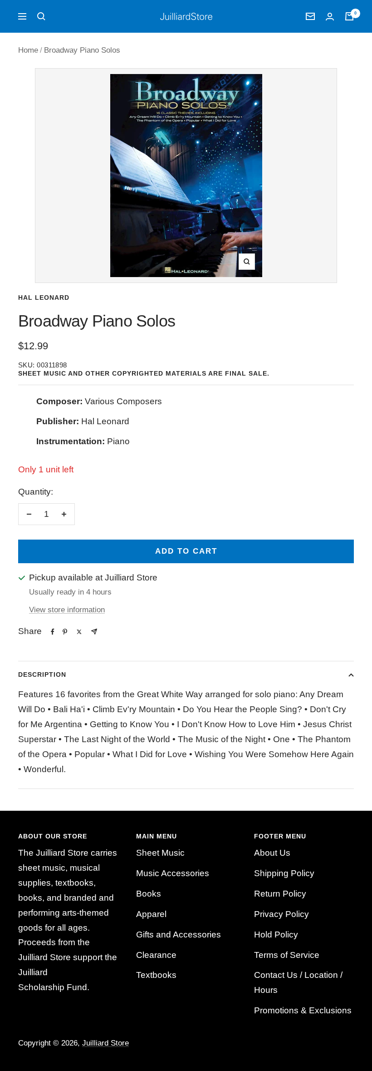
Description (42, 674)
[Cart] (349, 16)
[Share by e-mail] (94, 632)
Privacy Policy (281, 914)
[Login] (330, 16)
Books (148, 893)
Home (28, 50)
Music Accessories (172, 873)
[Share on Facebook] (52, 632)
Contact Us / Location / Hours (298, 982)
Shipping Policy (284, 873)
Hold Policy (276, 934)
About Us (272, 853)
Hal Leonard (43, 297)
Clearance (156, 955)
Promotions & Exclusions (303, 1010)
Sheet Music (160, 853)
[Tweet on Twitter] (79, 632)
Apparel (151, 914)
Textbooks (156, 975)
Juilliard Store (105, 1043)
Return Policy (280, 893)
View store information (67, 609)
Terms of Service (286, 955)
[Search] (41, 16)
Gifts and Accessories (178, 934)
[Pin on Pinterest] (65, 632)
